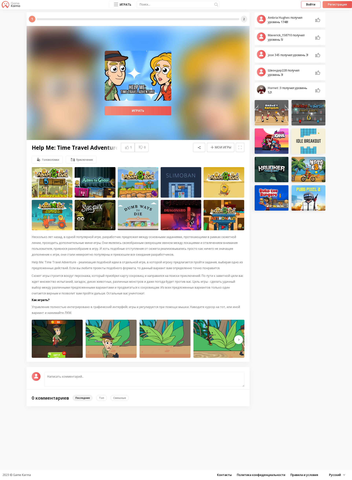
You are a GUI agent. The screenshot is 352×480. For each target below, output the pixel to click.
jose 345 (274, 55)
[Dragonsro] (181, 215)
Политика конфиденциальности (261, 475)
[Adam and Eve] (223, 182)
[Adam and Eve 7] (138, 182)
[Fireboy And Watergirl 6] (308, 112)
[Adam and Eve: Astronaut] (223, 215)
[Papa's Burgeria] (272, 198)
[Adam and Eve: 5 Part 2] (52, 182)
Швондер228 (277, 70)
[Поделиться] (199, 147)
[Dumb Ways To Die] (138, 215)
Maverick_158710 (280, 35)
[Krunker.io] (272, 169)
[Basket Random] (272, 112)
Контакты (224, 475)
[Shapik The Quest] (95, 215)
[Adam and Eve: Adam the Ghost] (95, 182)
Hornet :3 (275, 88)
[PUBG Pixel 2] (308, 198)
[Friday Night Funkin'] (272, 141)
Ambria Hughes (279, 18)
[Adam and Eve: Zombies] (52, 215)
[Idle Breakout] (308, 141)
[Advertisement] (176, 437)
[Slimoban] (181, 182)
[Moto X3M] (308, 169)
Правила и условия (304, 475)
